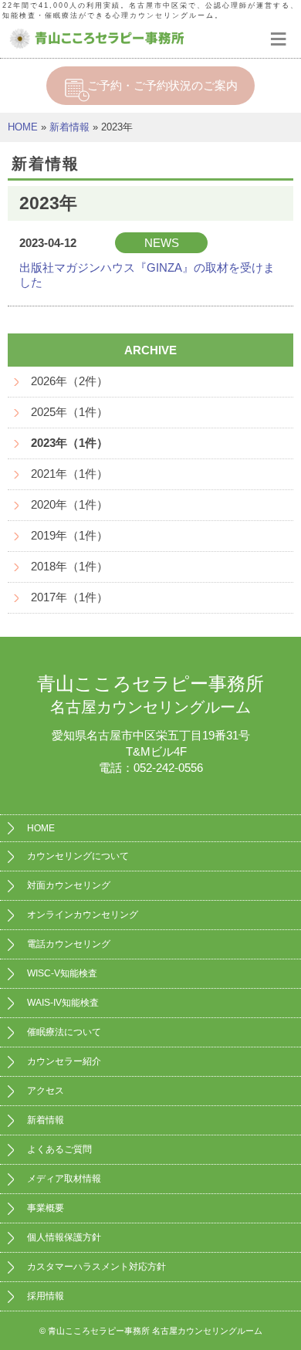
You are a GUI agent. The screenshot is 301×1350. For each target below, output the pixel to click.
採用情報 (45, 1296)
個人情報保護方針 (64, 1237)
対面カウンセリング (68, 885)
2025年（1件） (69, 411)
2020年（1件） (69, 504)
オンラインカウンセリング (82, 914)
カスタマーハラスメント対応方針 (96, 1266)
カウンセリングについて (78, 856)
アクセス (45, 1090)
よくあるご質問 (59, 1149)
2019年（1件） (69, 535)
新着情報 (69, 127)
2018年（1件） (69, 566)
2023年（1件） (69, 442)
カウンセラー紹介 (64, 1061)
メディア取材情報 (64, 1178)
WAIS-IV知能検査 (63, 1002)
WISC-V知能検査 (62, 973)
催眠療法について (64, 1032)
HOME (23, 127)
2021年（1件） (69, 473)
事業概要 (45, 1208)
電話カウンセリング (68, 944)
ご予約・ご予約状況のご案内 (162, 85)
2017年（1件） (69, 597)
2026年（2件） (69, 380)
